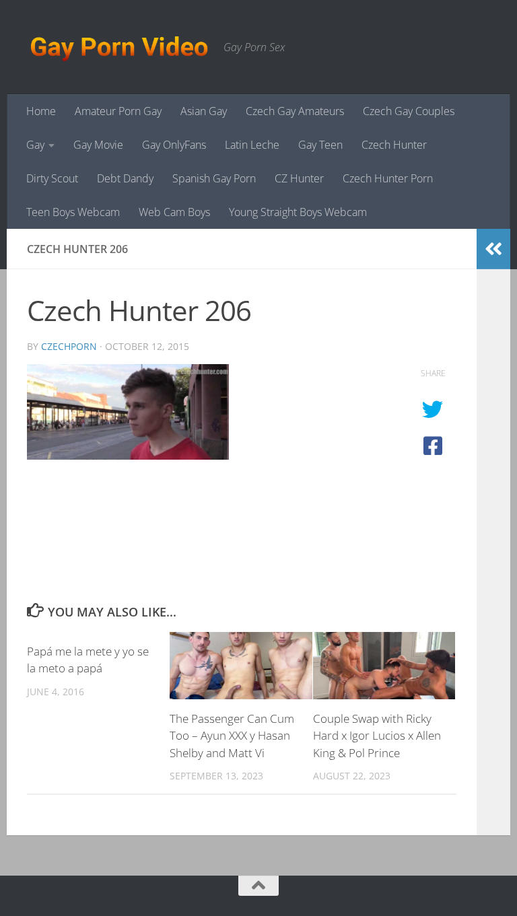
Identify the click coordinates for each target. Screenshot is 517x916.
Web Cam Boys (174, 212)
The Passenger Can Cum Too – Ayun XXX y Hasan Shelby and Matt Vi (232, 736)
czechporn (69, 346)
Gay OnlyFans (174, 144)
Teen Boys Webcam (73, 212)
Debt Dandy (125, 178)
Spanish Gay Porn (214, 178)
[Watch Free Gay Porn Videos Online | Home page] (118, 47)
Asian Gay (203, 111)
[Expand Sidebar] (493, 249)
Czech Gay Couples (408, 111)
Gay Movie (98, 144)
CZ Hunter (299, 178)
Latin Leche (252, 144)
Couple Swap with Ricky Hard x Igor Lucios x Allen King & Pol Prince (377, 736)
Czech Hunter (394, 144)
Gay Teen (320, 144)
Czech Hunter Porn (388, 178)
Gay (35, 144)
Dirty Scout (52, 178)
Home (41, 111)
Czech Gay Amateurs (295, 111)
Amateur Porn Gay (118, 111)
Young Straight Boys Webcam (298, 212)
